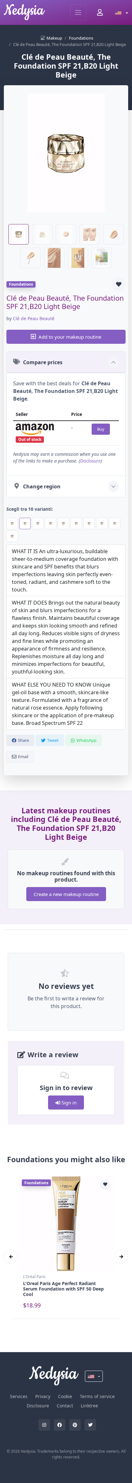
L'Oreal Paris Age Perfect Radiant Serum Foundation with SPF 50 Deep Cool (63, 1288)
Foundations (81, 38)
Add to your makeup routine (69, 337)
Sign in (68, 1102)
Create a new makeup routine (66, 894)
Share (23, 740)
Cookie (65, 1396)
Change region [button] (42, 486)
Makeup (54, 38)
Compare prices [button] (42, 362)
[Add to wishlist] (118, 284)
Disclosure (90, 461)
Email (23, 756)
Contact (65, 1406)
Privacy (42, 1396)
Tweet (53, 740)
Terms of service (97, 1396)
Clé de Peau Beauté (33, 318)
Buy (100, 429)
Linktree (89, 1406)
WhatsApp (86, 740)
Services (19, 1396)
